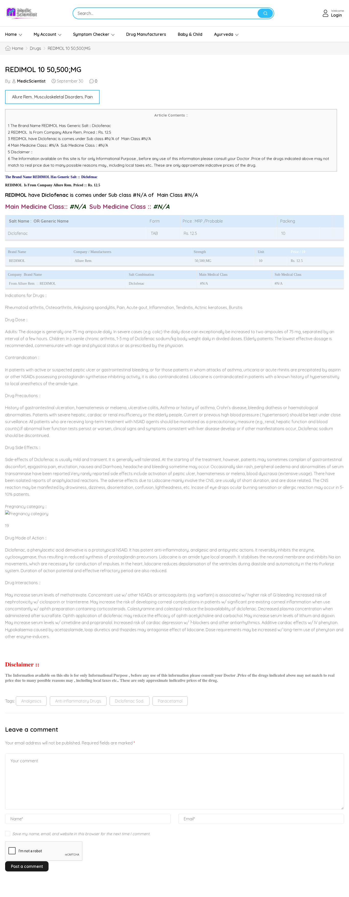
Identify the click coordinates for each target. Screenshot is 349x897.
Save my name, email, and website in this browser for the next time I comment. (81, 833)
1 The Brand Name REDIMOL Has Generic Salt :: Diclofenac (60, 125)
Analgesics (31, 701)
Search (265, 13)
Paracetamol (170, 701)
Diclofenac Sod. (129, 701)
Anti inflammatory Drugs (78, 701)
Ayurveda (223, 34)
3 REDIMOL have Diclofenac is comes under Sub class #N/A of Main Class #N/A (79, 138)
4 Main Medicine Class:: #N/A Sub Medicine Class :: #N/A (58, 145)
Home (11, 34)
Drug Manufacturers (146, 34)
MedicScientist (31, 81)
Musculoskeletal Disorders (58, 96)
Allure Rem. (22, 96)
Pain (89, 96)
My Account (45, 34)
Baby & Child (190, 34)
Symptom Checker (91, 34)
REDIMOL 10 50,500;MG (43, 69)
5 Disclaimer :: (20, 152)
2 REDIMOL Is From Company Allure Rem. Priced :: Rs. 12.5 (59, 132)
